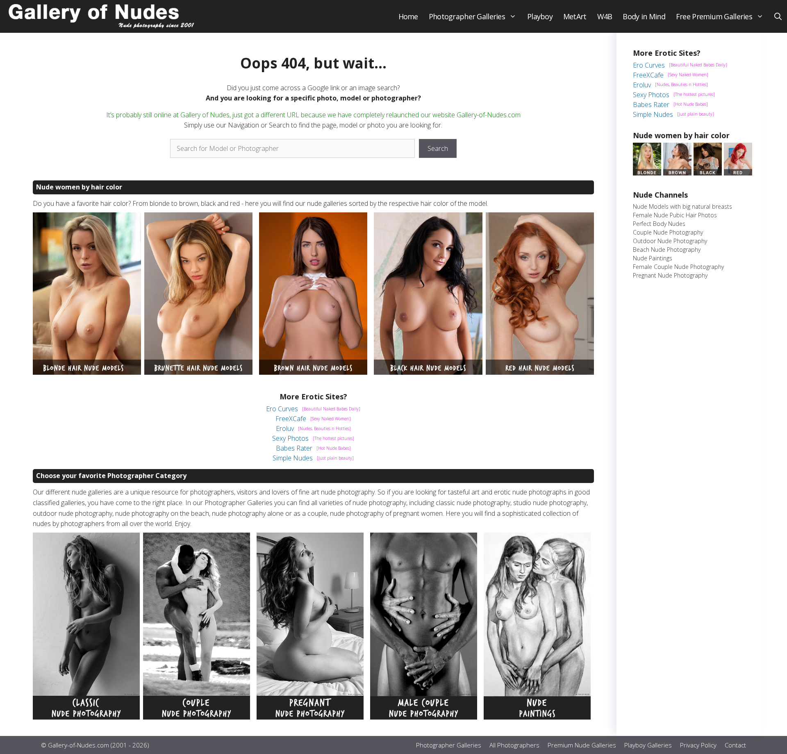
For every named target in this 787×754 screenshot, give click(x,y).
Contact (735, 745)
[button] (778, 16)
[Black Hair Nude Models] (428, 372)
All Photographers (514, 745)
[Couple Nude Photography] (196, 717)
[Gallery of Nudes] (102, 16)
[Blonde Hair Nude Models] (87, 372)
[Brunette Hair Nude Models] (198, 372)
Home (408, 16)
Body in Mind (644, 16)
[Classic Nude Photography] (86, 717)
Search (438, 148)
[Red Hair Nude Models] (540, 372)
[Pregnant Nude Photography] (310, 717)
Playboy (540, 16)
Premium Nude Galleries (582, 745)
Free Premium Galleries (714, 16)
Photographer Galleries (467, 16)
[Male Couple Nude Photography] (423, 717)
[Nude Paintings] (537, 717)
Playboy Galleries (648, 745)
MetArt (575, 16)
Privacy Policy (698, 745)
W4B (604, 16)
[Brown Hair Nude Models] (313, 372)
